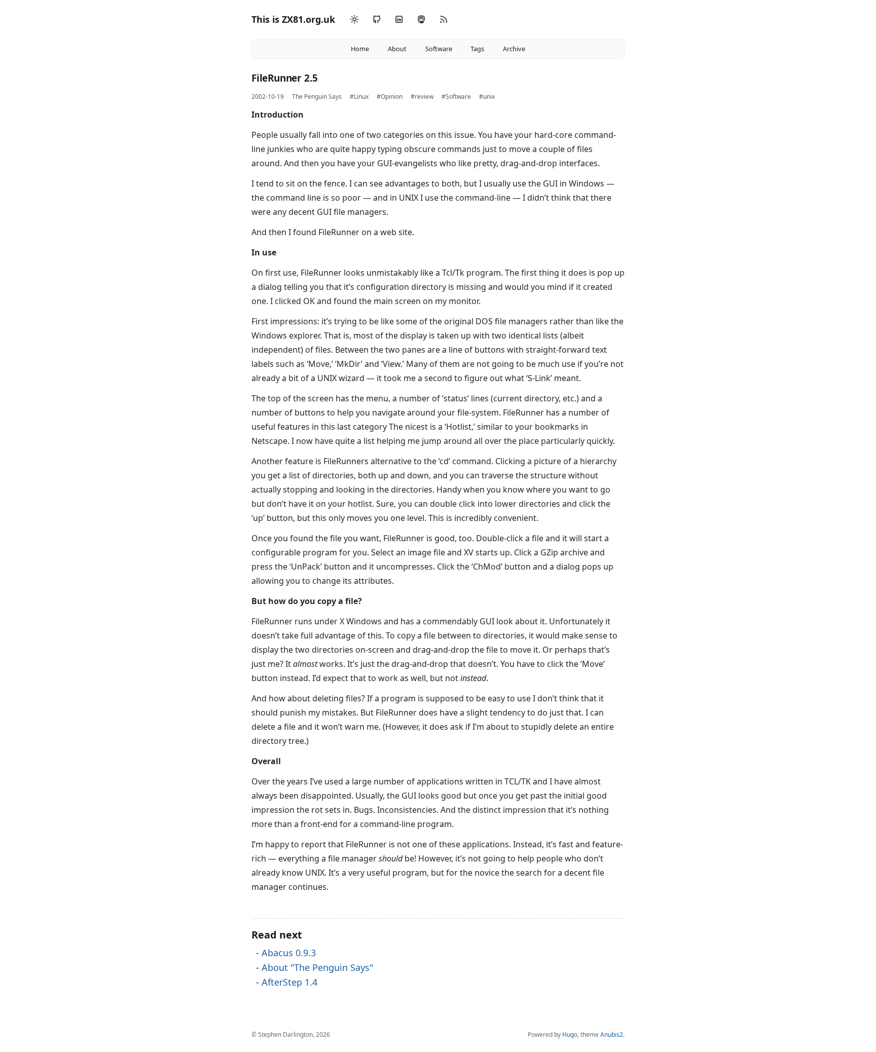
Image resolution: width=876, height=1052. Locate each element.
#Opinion (390, 96)
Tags (477, 48)
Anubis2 (611, 1034)
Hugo (569, 1034)
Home (360, 48)
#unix (487, 96)
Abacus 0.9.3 (289, 953)
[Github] (377, 19)
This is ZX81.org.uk (293, 19)
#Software (456, 96)
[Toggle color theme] (354, 20)
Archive (514, 48)
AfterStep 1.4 (289, 982)
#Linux (359, 96)
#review (422, 96)
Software (438, 48)
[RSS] (443, 19)
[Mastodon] (421, 19)
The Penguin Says (317, 96)
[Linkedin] (399, 19)
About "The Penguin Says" (317, 967)
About (397, 48)
